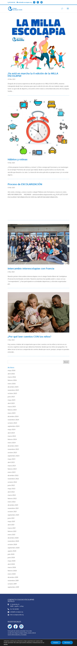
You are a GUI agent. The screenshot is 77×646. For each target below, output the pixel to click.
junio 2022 (11, 485)
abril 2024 (11, 433)
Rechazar (67, 642)
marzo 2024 (12, 436)
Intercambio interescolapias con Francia (31, 268)
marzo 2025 (12, 406)
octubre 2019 (12, 584)
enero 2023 (11, 472)
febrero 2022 (12, 498)
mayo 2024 (11, 429)
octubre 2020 (12, 544)
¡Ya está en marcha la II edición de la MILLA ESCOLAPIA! (33, 74)
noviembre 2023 (13, 449)
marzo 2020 (12, 567)
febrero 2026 (12, 380)
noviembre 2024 (13, 420)
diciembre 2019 (13, 577)
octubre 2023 (12, 452)
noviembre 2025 (13, 390)
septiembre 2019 (13, 587)
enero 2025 (11, 413)
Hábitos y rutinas (17, 159)
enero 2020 (12, 574)
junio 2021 (11, 518)
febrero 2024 (12, 439)
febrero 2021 (12, 531)
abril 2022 (11, 492)
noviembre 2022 (13, 479)
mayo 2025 (11, 400)
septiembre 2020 (13, 548)
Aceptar (55, 642)
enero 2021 (11, 535)
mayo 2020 (11, 561)
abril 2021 (11, 525)
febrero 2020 (12, 571)
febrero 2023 (12, 469)
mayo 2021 (11, 521)
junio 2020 (11, 557)
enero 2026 (11, 384)
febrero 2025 (12, 410)
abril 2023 (11, 462)
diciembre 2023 (13, 446)
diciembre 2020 (13, 538)
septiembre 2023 (13, 456)
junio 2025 (11, 397)
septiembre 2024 (13, 426)
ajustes (6, 644)
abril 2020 (11, 564)
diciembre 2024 (13, 416)
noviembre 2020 (13, 541)
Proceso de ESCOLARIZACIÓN (25, 184)
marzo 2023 (12, 466)
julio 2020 (11, 554)
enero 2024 (11, 443)
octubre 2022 (12, 482)
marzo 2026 (12, 377)
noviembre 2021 (13, 508)
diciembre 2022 (13, 475)
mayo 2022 (11, 489)
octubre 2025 (12, 393)
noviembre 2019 (13, 580)
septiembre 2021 (13, 515)
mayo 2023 (11, 459)
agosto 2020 (12, 551)
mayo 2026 (11, 370)
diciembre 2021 (13, 505)
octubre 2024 (12, 423)
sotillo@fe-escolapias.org (16, 612)
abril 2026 (11, 374)
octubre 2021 (12, 511)
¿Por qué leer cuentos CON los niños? (29, 336)
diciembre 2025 (13, 387)
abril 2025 (11, 403)
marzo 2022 (12, 495)
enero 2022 (11, 502)
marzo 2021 (11, 528)
